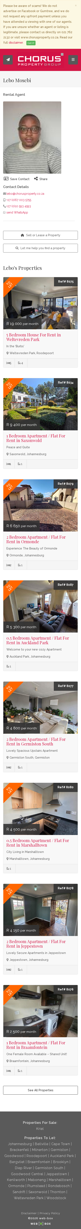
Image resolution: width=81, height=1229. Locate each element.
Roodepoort (37, 1156)
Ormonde (16, 1186)
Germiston (59, 1150)
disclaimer (16, 42)
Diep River (23, 1168)
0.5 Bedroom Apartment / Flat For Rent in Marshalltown (37, 842)
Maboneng (37, 1180)
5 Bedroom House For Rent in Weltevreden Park (33, 337)
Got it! (31, 43)
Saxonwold (37, 1192)
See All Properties (40, 1090)
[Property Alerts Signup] (8, 59)
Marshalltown (60, 1180)
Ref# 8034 (66, 382)
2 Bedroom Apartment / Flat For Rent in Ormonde (36, 539)
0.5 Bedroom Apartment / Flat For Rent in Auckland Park (37, 640)
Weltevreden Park (29, 1198)
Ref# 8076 (66, 989)
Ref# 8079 (66, 483)
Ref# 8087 (66, 584)
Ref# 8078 (66, 888)
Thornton (57, 1192)
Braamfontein (39, 1162)
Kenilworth (16, 1180)
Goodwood (14, 1156)
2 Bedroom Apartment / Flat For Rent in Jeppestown (36, 943)
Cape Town (60, 1144)
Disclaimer (29, 1213)
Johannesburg (20, 1144)
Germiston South (49, 1168)
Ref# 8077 (66, 686)
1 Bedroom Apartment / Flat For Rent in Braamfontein (35, 1045)
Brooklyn (61, 1162)
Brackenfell (19, 1150)
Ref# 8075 (66, 281)
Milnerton (40, 1150)
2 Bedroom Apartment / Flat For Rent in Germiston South (36, 741)
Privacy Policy (50, 1213)
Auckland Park (62, 1156)
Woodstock (56, 1198)
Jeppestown (56, 1174)
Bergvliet (17, 1162)
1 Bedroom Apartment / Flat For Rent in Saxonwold (35, 438)
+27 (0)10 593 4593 (18, 206)
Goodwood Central (27, 1174)
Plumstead (36, 1186)
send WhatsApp (17, 212)
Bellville (41, 1144)
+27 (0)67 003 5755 (18, 200)
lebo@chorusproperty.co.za (25, 193)
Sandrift (19, 1192)
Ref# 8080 (66, 787)
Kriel (40, 1129)
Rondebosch (59, 1186)
